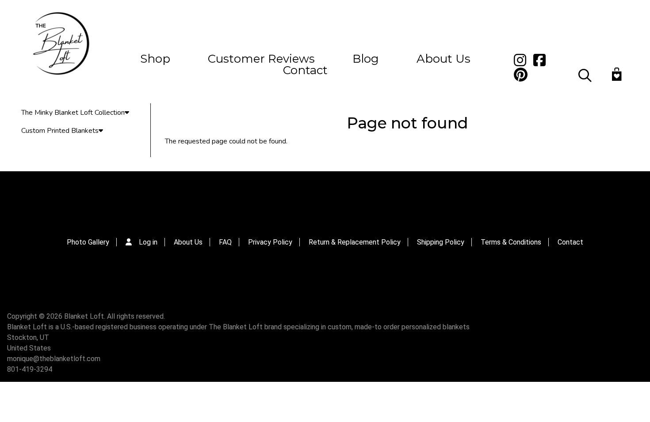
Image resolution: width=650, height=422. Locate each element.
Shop (155, 58)
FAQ (225, 242)
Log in (148, 242)
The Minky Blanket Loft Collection (73, 112)
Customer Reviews (261, 58)
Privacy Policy (270, 242)
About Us (443, 58)
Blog (365, 58)
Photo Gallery (88, 242)
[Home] (60, 44)
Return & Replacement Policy (355, 242)
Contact (305, 70)
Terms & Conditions (511, 242)
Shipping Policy (440, 242)
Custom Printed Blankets (60, 131)
